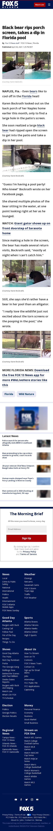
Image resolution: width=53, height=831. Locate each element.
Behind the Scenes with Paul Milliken (10, 674)
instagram (32, 799)
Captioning (29, 689)
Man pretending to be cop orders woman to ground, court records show (17, 455)
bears (33, 91)
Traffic (27, 594)
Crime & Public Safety (9, 583)
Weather (29, 574)
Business (28, 716)
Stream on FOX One (31, 731)
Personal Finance (32, 709)
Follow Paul (7, 631)
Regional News (7, 731)
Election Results (9, 716)
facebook (21, 799)
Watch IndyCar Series (31, 760)
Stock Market (30, 719)
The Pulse (6, 656)
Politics (5, 594)
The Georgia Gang (10, 666)
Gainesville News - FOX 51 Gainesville (10, 750)
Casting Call (7, 628)
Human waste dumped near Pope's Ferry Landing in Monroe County (17, 479)
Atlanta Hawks (30, 628)
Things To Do (8, 642)
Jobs (26, 676)
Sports (28, 617)
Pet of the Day (9, 635)
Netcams (28, 581)
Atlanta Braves (31, 621)
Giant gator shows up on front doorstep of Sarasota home (26, 228)
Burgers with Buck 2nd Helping (10, 686)
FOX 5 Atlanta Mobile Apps (8, 605)
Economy (28, 712)
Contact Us (29, 666)
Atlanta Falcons (31, 625)
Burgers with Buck (10, 625)
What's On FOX (9, 694)
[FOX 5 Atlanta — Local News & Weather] (10, 4)
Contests (28, 660)
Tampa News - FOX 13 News (9, 738)
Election (7, 705)
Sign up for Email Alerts (32, 671)
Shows (6, 649)
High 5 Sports (30, 635)
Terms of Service (28, 554)
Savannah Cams (31, 585)
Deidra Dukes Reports (8, 680)
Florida (36, 43)
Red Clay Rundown (10, 660)
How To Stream (31, 653)
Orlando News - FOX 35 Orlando (9, 744)
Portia (5, 663)
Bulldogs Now (8, 670)
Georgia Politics (9, 712)
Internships (29, 679)
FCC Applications (32, 686)
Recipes (5, 638)
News (5, 574)
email (37, 799)
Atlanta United (30, 631)
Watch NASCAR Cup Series (31, 754)
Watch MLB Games (29, 748)
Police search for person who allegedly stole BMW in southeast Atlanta (17, 442)
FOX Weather (30, 597)
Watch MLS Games (29, 783)
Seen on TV (29, 656)
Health (5, 597)
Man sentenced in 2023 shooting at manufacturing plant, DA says (17, 492)
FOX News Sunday (10, 610)
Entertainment (8, 601)
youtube (16, 799)
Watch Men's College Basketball (32, 765)
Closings (28, 578)
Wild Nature (26, 394)
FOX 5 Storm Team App (30, 589)
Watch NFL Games (33, 737)
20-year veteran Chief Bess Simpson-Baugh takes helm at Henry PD (18, 466)
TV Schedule (7, 698)
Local (4, 578)
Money (28, 705)
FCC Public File (31, 682)
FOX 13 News (26, 43)
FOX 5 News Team (33, 663)
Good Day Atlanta (8, 619)
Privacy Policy (29, 551)
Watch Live (39, 5)
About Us (30, 649)
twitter (26, 799)
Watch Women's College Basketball (32, 771)
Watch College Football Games (31, 742)
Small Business (31, 723)
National (6, 587)
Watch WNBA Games (30, 777)
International (8, 591)
